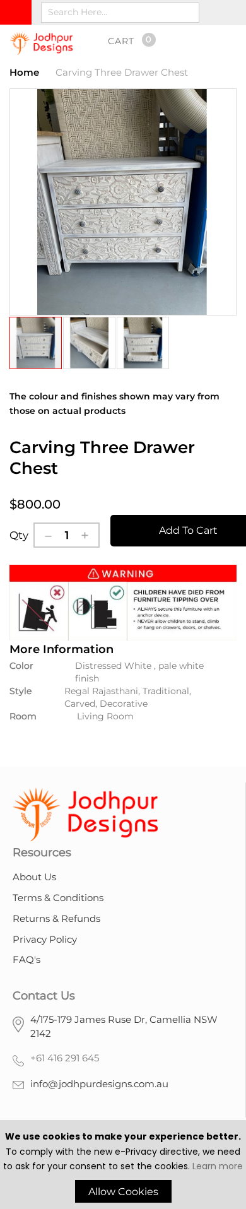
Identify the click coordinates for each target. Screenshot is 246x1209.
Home (24, 72)
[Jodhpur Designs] (41, 43)
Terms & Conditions (58, 898)
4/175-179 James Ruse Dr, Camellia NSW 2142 (124, 1026)
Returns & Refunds (56, 918)
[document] (123, 1166)
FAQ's (26, 959)
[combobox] (120, 12)
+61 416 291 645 (64, 1058)
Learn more (217, 1166)
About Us (34, 877)
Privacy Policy (45, 939)
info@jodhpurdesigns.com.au (99, 1084)
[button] (90, 343)
